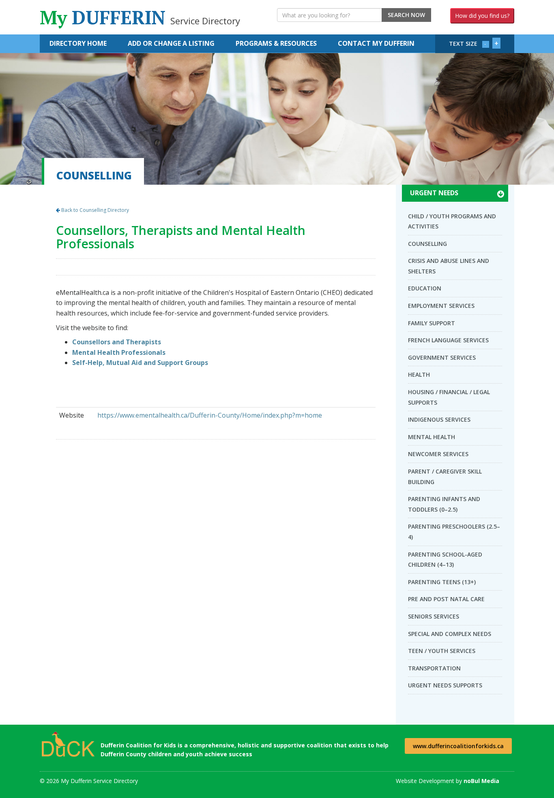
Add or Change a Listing (171, 43)
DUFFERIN (140, 17)
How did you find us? (482, 15)
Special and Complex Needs (449, 634)
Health (419, 374)
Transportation (434, 668)
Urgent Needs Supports (445, 685)
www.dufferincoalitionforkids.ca (458, 746)
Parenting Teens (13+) (442, 582)
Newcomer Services (438, 454)
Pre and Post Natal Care (446, 599)
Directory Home (78, 43)
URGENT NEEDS (434, 192)
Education (424, 288)
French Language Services (448, 340)
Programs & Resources (276, 43)
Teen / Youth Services (441, 651)
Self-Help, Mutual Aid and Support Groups (140, 362)
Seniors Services (433, 616)
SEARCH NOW (406, 15)
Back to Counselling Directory (94, 210)
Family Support (431, 323)
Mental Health (431, 437)
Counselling (427, 244)
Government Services (442, 357)
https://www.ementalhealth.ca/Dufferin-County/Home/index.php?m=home (209, 415)
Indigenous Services (439, 419)
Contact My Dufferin (376, 43)
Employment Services (441, 305)
